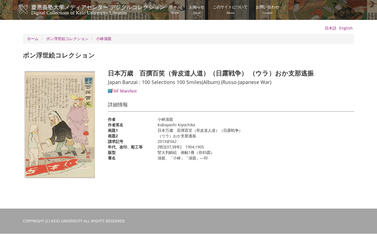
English (346, 28)
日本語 (330, 28)
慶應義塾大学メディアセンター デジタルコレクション (98, 9)
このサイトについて (230, 9)
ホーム (175, 9)
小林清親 (103, 38)
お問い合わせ (267, 9)
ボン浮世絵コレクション (67, 38)
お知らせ (197, 9)
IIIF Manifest (125, 91)
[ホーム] (29, 9)
